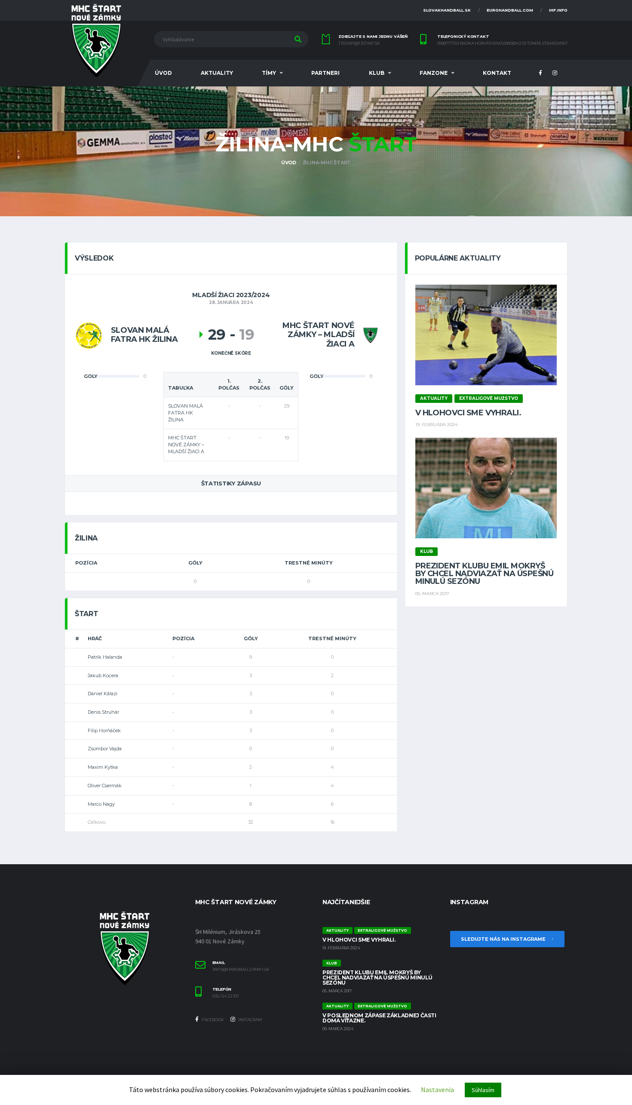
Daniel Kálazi (102, 694)
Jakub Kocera (103, 675)
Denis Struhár (103, 712)
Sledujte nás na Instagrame (504, 939)
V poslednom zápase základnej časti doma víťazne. (379, 1018)
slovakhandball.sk (447, 10)
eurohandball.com (510, 10)
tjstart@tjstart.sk (359, 43)
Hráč (95, 638)
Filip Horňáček (104, 730)
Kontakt (497, 73)
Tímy (269, 73)
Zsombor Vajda (105, 749)
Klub (376, 73)
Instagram (249, 1019)
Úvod (163, 73)
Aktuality (217, 73)
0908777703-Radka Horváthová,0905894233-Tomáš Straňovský (502, 43)
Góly (195, 563)
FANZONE (434, 73)
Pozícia (86, 563)
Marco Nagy (101, 804)
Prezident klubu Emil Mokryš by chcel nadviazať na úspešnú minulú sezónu (484, 573)
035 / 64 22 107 (225, 996)
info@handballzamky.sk (241, 969)
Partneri (325, 73)
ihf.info (558, 10)
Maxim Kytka (103, 767)
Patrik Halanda (105, 657)
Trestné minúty (309, 563)
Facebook (212, 1019)
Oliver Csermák (105, 786)
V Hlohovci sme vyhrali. (468, 412)
